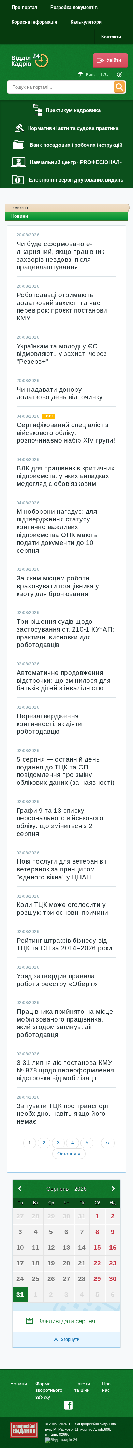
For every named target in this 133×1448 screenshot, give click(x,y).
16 (113, 1247)
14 (82, 1247)
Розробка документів (74, 7)
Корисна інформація (34, 22)
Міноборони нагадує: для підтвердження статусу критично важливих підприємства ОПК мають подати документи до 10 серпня (57, 531)
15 (97, 1247)
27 (66, 1279)
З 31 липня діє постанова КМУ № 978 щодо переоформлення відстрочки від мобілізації (65, 1070)
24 (20, 1279)
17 (20, 1263)
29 (97, 1279)
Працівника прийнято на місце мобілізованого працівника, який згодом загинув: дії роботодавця (65, 1023)
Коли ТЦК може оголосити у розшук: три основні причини (62, 908)
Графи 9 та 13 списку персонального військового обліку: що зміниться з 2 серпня (60, 822)
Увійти (114, 60)
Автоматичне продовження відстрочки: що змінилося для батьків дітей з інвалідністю (63, 680)
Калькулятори (86, 22)
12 (51, 1247)
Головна (19, 207)
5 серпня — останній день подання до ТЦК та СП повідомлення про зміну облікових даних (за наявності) (65, 771)
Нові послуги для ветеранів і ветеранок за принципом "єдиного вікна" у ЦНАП (61, 869)
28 (82, 1279)
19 (51, 1263)
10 (20, 1247)
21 (82, 1263)
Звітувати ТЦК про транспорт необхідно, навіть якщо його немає (63, 1113)
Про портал (24, 7)
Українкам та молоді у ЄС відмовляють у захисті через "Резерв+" (62, 354)
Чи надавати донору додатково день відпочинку (60, 393)
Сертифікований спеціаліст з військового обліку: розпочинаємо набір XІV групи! (66, 432)
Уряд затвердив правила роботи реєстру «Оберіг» (57, 979)
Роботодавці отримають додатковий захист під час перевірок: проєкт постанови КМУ (62, 306)
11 (35, 1247)
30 (113, 1279)
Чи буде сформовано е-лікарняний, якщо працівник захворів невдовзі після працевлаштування (60, 255)
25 (35, 1279)
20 (66, 1263)
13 (66, 1247)
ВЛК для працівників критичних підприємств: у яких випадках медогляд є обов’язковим (66, 476)
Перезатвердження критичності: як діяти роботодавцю (49, 723)
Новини (18, 1383)
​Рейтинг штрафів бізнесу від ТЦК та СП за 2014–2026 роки (65, 944)
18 (35, 1263)
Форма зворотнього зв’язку (48, 1390)
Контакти (111, 36)
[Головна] (30, 65)
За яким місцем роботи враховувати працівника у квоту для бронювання (58, 586)
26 (51, 1279)
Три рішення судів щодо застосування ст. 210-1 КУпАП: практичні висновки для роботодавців (65, 633)
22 (97, 1263)
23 (113, 1263)
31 (20, 1294)
